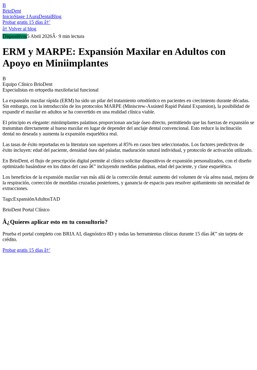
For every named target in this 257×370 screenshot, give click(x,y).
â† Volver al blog (19, 28)
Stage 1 (21, 16)
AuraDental (40, 16)
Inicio (8, 16)
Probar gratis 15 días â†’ (26, 22)
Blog (56, 16)
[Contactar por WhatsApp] (7, 260)
